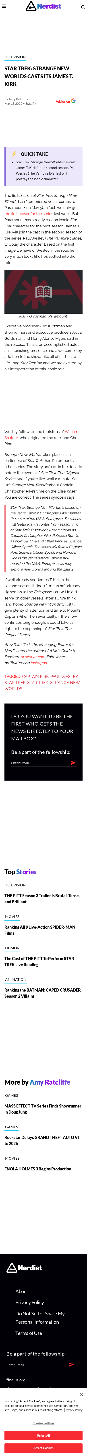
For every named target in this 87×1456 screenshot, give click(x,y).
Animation (15, 979)
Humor (12, 948)
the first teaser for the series (28, 214)
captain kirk (35, 676)
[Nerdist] (43, 7)
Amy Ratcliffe (19, 99)
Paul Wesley (64, 676)
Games (11, 1095)
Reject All (43, 1435)
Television (15, 57)
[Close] (82, 1395)
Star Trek (15, 682)
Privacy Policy (29, 1302)
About (21, 1291)
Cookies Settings (43, 1423)
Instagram (39, 663)
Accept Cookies (43, 1448)
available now (33, 657)
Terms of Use (28, 1333)
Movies (12, 916)
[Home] (24, 1271)
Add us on (62, 101)
